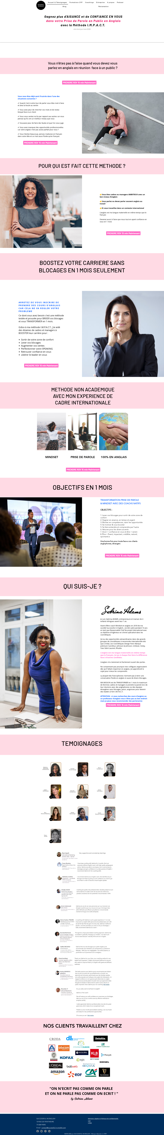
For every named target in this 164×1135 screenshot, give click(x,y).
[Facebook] (37, 1131)
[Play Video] (54, 769)
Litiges (90, 1123)
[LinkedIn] (49, 1131)
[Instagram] (45, 1131)
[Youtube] (41, 1131)
